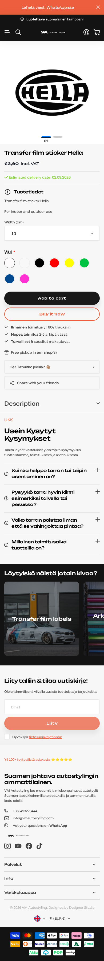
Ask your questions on (40, 825)
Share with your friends (38, 382)
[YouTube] (18, 846)
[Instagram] (7, 846)
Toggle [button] (98, 403)
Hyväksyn (37, 737)
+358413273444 (25, 811)
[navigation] (58, 137)
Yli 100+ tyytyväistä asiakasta (27, 759)
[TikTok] (39, 846)
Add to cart (52, 298)
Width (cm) (13, 222)
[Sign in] (86, 32)
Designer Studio (82, 907)
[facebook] (29, 846)
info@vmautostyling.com (33, 818)
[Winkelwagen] (97, 32)
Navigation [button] (7, 32)
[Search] (18, 32)
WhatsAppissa (60, 7)
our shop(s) (47, 352)
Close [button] (98, 7)
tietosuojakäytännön (45, 737)
